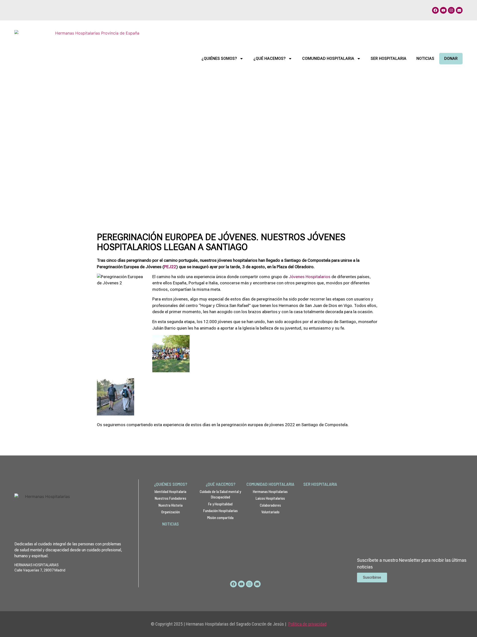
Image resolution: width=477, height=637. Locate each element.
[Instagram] (451, 10)
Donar (451, 58)
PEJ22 (170, 266)
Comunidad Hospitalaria (328, 58)
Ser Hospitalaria (388, 58)
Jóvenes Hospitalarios (309, 276)
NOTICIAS (170, 523)
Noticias (425, 58)
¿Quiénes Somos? (219, 58)
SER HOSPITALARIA (320, 484)
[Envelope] (459, 10)
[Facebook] (435, 10)
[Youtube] (443, 10)
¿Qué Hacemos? (269, 58)
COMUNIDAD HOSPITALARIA (270, 484)
